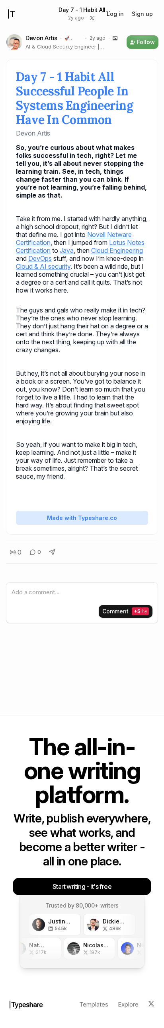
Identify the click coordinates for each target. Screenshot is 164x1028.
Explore (128, 1004)
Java (67, 250)
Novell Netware (109, 235)
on (47, 250)
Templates (93, 1004)
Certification (33, 242)
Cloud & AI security (43, 266)
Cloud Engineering (117, 250)
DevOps (40, 258)
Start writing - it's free (82, 886)
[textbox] (82, 592)
